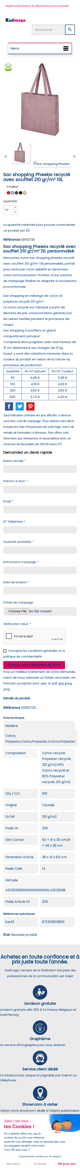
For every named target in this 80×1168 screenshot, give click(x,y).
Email (8, 501)
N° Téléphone (14, 522)
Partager (9, 406)
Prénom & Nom (15, 481)
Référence (11, 239)
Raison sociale (14, 461)
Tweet (20, 406)
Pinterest (30, 406)
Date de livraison (16, 582)
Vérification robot (17, 624)
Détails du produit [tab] (16, 698)
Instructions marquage (20, 562)
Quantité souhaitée (18, 542)
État (6, 934)
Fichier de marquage (18, 602)
